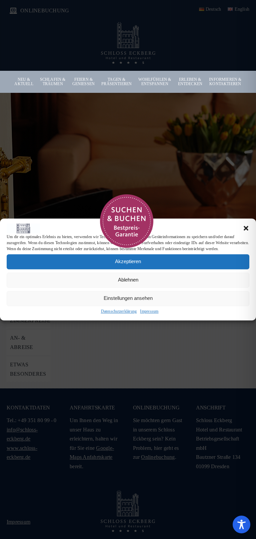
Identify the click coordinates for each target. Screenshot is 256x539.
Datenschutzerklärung (119, 311)
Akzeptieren (128, 261)
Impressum (149, 311)
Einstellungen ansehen (128, 298)
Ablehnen (128, 280)
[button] (246, 228)
